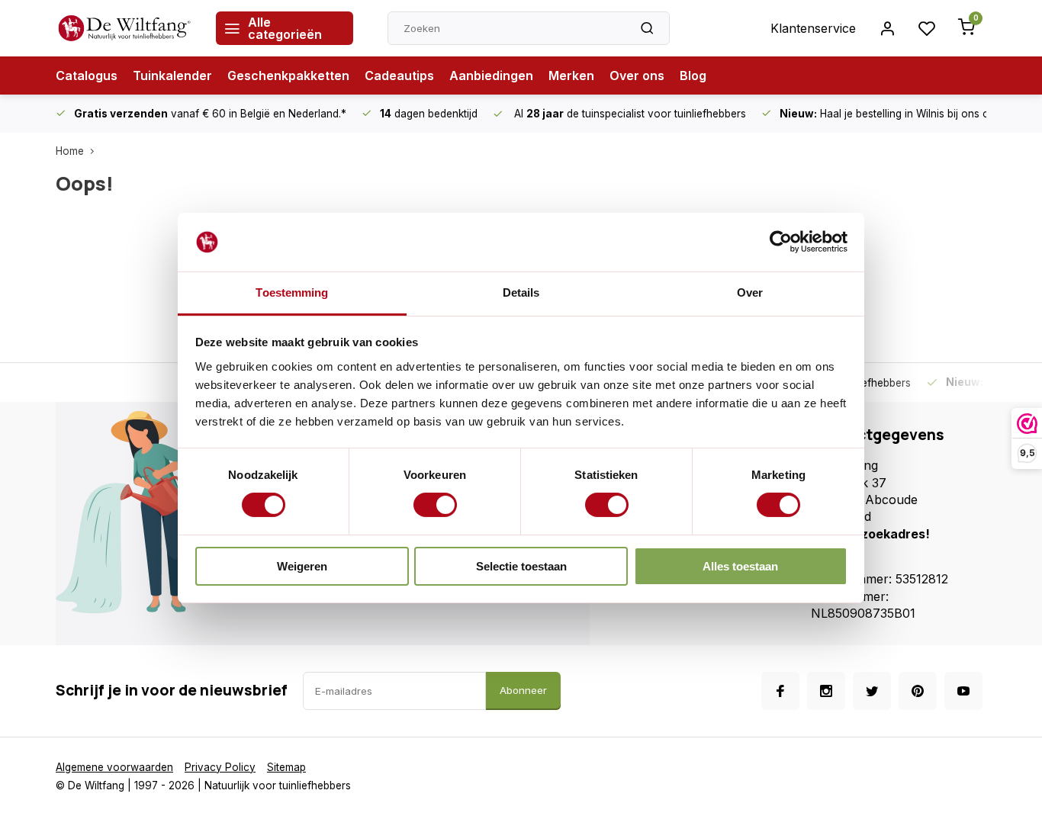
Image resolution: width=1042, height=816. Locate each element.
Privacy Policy (220, 767)
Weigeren (302, 566)
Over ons (636, 75)
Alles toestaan (740, 566)
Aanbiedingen (491, 75)
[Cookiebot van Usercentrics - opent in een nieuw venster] (780, 241)
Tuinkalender (172, 75)
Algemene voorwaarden (114, 767)
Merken (571, 75)
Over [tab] (750, 292)
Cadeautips (399, 75)
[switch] (435, 505)
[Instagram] (826, 691)
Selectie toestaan (521, 566)
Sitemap (286, 767)
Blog (693, 75)
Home (70, 151)
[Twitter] (872, 691)
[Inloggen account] (887, 28)
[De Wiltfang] (124, 28)
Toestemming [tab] (292, 292)
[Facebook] (780, 691)
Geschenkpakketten (288, 75)
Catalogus (86, 75)
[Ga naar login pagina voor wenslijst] (927, 28)
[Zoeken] (647, 28)
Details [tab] (521, 292)
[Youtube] (963, 691)
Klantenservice (813, 28)
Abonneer (523, 690)
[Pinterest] (918, 691)
